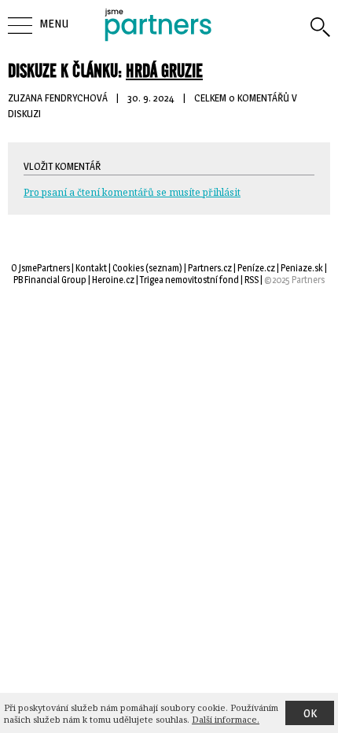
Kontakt (91, 268)
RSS (251, 279)
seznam (164, 268)
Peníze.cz (256, 268)
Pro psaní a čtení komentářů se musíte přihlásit (132, 192)
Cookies (128, 268)
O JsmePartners (40, 268)
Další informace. (225, 719)
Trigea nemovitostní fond (189, 279)
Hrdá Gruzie (164, 70)
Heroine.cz (113, 279)
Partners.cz (210, 268)
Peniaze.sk (302, 268)
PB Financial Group (49, 279)
